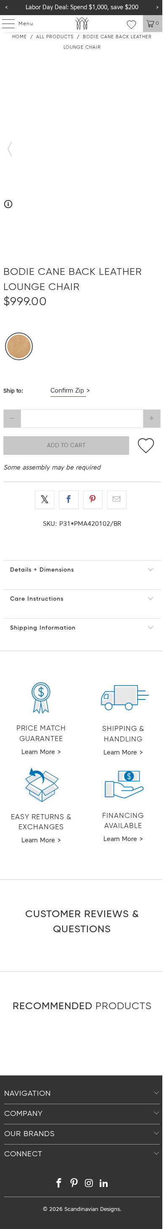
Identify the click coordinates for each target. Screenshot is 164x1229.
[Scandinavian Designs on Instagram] (89, 1184)
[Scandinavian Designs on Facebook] (59, 1184)
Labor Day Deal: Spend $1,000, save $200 (82, 8)
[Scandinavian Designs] (82, 23)
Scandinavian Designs (92, 1209)
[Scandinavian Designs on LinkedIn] (104, 1184)
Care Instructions (36, 599)
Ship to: (13, 391)
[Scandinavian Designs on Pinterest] (74, 1184)
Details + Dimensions (42, 570)
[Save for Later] (146, 445)
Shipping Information (43, 628)
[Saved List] (131, 24)
